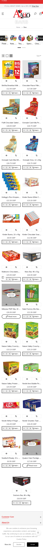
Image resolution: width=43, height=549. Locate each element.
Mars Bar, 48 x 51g (32, 272)
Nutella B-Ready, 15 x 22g (11, 458)
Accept (33, 544)
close (5, 0)
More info (8, 544)
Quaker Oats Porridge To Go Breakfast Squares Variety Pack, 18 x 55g (31, 458)
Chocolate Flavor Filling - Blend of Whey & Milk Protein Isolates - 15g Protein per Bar (31, 85)
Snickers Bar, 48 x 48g (21, 495)
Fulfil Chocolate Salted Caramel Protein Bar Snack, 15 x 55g (11, 123)
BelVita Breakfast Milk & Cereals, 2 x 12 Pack (11, 85)
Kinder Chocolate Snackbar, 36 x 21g (31, 234)
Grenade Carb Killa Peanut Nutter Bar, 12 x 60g (31, 123)
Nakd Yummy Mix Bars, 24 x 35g (31, 309)
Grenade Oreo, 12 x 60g (32, 160)
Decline (19, 544)
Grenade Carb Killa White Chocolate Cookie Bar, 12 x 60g (11, 160)
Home (18, 27)
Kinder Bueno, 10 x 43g (11, 234)
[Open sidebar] (3, 277)
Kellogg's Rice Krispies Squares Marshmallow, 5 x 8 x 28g (11, 197)
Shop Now (35, 6)
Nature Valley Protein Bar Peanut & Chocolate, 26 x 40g (11, 384)
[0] (40, 13)
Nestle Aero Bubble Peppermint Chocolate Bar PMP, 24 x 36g (31, 384)
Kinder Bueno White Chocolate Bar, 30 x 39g (31, 197)
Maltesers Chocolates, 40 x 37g (11, 272)
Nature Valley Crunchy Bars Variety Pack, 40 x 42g (11, 346)
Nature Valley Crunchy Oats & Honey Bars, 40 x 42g (31, 346)
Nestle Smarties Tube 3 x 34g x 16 (31, 421)
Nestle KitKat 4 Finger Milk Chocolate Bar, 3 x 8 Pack (11, 421)
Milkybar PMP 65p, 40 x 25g (11, 309)
